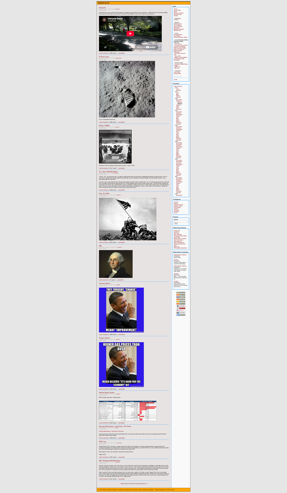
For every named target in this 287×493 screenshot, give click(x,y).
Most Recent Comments (181, 252)
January (178, 90)
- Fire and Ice (178, 44)
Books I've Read (178, 13)
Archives (176, 83)
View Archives (178, 86)
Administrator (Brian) (180, 254)
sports (176, 203)
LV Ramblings (178, 34)
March (178, 95)
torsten (176, 259)
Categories (177, 199)
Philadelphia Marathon (180, 248)
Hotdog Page (178, 14)
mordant (176, 211)
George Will (177, 73)
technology (118, 58)
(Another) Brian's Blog (180, 37)
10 (141, 483)
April (177, 107)
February (178, 109)
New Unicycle (178, 234)
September (179, 114)
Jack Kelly (177, 72)
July (177, 117)
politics (118, 284)
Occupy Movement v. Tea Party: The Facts (111, 431)
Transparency (178, 241)
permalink (122, 53)
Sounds (176, 19)
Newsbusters (178, 23)
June (177, 89)
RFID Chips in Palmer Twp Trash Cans (180, 239)
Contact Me (177, 10)
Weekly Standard (179, 29)
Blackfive (176, 27)
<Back (122, 483)
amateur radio (178, 206)
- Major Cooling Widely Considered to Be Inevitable (180, 59)
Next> (144, 483)
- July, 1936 (177, 56)
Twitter (176, 15)
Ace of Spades (178, 26)
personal (117, 9)
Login (175, 79)
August (178, 105)
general (117, 127)
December (179, 111)
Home (175, 9)
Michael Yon (177, 30)
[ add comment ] (104, 53)
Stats (175, 11)
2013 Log (176, 233)
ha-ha (175, 212)
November (179, 99)
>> (147, 483)
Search (176, 217)
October (178, 101)
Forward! (176, 231)
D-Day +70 (177, 230)
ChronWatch (177, 25)
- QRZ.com (177, 66)
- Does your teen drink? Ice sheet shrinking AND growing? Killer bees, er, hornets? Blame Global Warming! (181, 49)
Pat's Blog (177, 36)
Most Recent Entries (180, 227)
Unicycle (179, 102)
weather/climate (178, 204)
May (177, 94)
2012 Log (176, 246)
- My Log (176, 68)
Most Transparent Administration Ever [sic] (180, 244)
